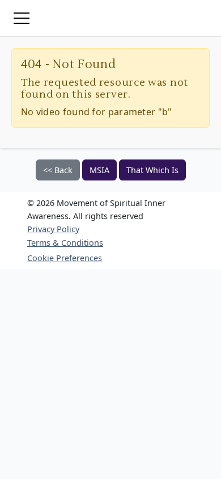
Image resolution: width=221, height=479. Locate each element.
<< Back (58, 170)
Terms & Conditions (65, 242)
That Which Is (152, 170)
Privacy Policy (53, 229)
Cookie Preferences (64, 258)
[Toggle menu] (21, 18)
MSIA (99, 170)
